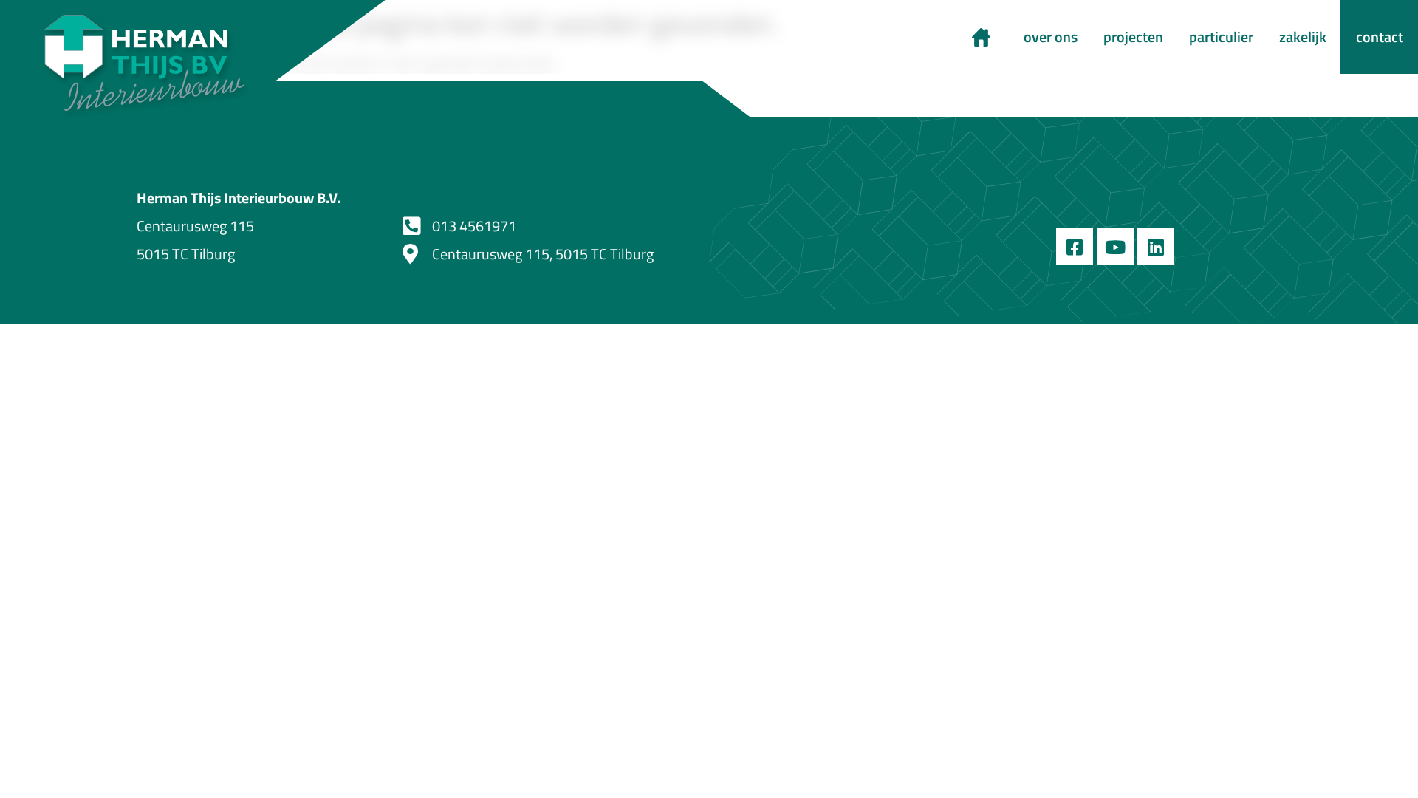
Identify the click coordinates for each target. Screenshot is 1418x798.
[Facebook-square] (1074, 246)
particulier (1221, 36)
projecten (1133, 36)
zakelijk (1302, 36)
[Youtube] (1115, 246)
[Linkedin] (1155, 246)
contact (1379, 36)
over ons (1051, 36)
